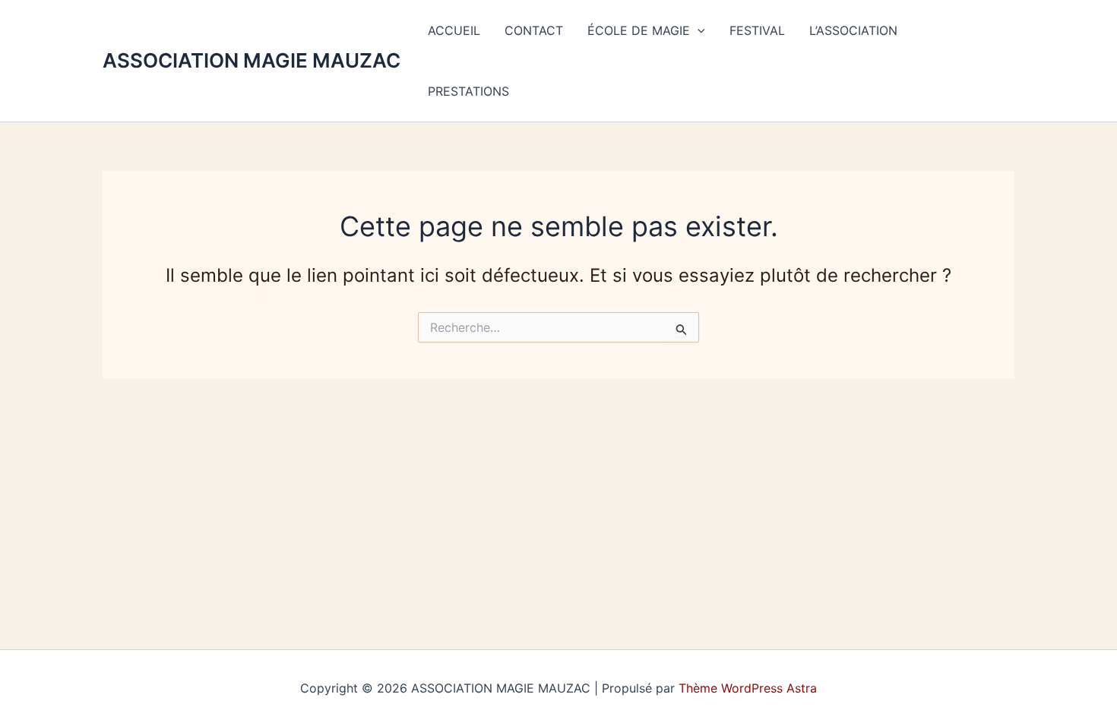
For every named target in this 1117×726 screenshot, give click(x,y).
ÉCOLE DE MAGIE (638, 30)
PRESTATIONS (468, 91)
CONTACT (534, 30)
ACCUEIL (454, 30)
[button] (697, 30)
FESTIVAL (757, 30)
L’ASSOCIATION (853, 30)
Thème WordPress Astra (748, 688)
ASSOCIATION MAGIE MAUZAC (251, 60)
